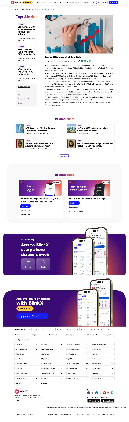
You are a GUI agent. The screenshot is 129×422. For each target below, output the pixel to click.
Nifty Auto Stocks (71, 354)
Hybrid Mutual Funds (21, 373)
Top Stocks (19, 344)
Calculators (95, 373)
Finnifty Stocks (20, 354)
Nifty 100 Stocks (70, 359)
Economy (21, 103)
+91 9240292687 (19, 400)
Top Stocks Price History (72, 363)
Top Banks (44, 378)
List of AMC (19, 368)
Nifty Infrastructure (97, 359)
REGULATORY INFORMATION (107, 414)
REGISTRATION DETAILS (83, 414)
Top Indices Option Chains (99, 344)
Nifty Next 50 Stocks (21, 349)
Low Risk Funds (70, 373)
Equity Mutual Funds (71, 368)
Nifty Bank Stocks (96, 349)
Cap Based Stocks (96, 378)
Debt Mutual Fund (96, 368)
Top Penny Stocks (96, 363)
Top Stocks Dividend (46, 363)
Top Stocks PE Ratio (21, 363)
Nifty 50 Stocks (45, 359)
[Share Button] (79, 61)
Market (28, 9)
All (18, 91)
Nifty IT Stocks (45, 354)
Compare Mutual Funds (72, 378)
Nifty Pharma (19, 359)
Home (16, 9)
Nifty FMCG (94, 354)
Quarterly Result (23, 99)
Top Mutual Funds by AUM (48, 368)
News (22, 9)
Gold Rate (18, 383)
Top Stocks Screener (21, 378)
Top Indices (44, 344)
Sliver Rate (44, 383)
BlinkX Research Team (69, 61)
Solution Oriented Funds (47, 373)
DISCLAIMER (94, 414)
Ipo (19, 95)
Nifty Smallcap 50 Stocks (73, 349)
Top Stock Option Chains (73, 344)
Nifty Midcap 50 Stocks (47, 349)
